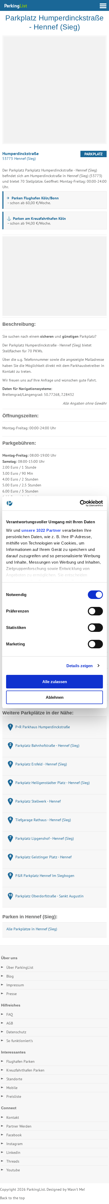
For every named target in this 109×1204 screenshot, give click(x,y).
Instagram (14, 1143)
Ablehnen (54, 697)
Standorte (14, 1079)
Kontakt (12, 1117)
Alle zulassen (54, 681)
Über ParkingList (19, 967)
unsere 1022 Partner (41, 530)
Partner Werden (18, 1126)
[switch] (95, 611)
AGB (9, 1023)
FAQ (9, 1014)
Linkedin (13, 1152)
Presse (11, 993)
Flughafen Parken (20, 1061)
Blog (10, 976)
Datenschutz (16, 1032)
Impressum (15, 985)
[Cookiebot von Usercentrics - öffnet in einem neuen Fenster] (80, 503)
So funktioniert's (19, 1040)
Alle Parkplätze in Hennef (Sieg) (31, 929)
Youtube (13, 1170)
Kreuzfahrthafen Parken (25, 1070)
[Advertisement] (54, 276)
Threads (12, 1161)
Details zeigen (79, 665)
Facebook (14, 1135)
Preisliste (13, 1096)
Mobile (11, 1087)
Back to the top (12, 1198)
